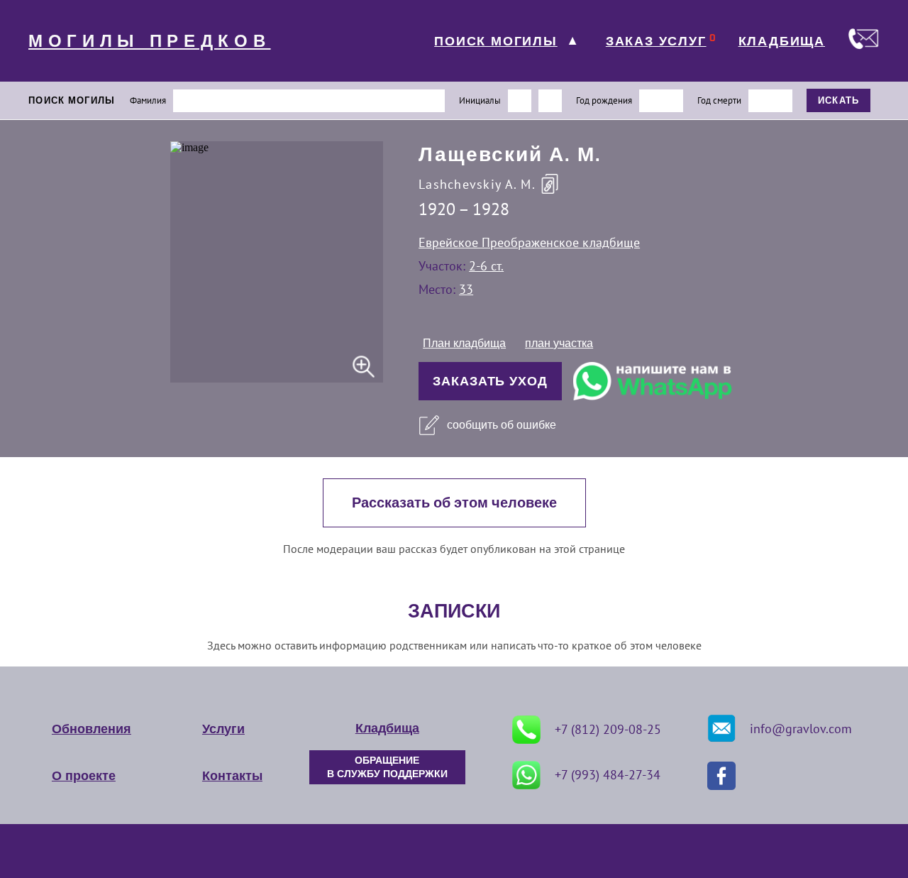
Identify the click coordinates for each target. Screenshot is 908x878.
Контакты (232, 775)
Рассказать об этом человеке (454, 502)
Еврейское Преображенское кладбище (529, 242)
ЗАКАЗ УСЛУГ (656, 41)
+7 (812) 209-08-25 (608, 729)
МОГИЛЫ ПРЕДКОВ (149, 41)
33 (466, 289)
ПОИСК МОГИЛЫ (496, 41)
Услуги (223, 728)
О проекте (84, 775)
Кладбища (387, 728)
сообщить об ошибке (501, 425)
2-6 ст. (486, 266)
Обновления (91, 728)
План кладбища (464, 343)
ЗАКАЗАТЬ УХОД (490, 381)
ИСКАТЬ (839, 100)
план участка (559, 343)
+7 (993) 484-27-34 (607, 775)
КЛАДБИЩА (781, 41)
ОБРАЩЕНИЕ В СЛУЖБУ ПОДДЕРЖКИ (387, 767)
